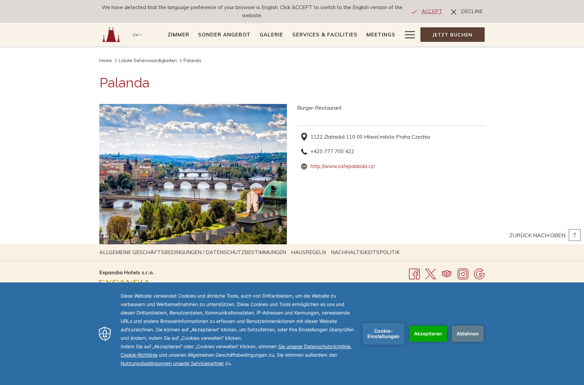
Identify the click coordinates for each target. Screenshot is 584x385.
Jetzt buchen (452, 35)
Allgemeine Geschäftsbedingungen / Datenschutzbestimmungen (193, 252)
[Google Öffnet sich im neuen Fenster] (479, 273)
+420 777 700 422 (332, 151)
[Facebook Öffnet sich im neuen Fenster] (414, 273)
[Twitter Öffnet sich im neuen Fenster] (430, 273)
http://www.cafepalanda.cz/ (343, 166)
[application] (292, 333)
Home (105, 60)
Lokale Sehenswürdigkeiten (148, 60)
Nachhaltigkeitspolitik (366, 252)
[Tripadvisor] (446, 273)
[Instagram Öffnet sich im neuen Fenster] (463, 273)
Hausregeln (309, 252)
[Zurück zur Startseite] (111, 34)
